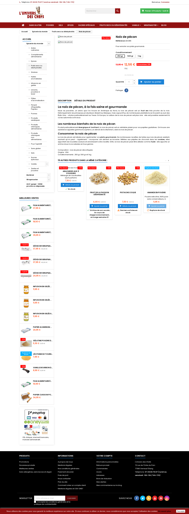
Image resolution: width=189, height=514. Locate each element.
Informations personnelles (107, 462)
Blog (163, 25)
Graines (34, 72)
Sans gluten (35, 25)
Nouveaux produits (27, 465)
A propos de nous (65, 462)
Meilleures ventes (26, 468)
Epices (71, 25)
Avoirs (99, 472)
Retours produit (102, 465)
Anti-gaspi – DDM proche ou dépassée (35, 185)
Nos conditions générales (68, 468)
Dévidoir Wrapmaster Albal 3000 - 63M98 (43, 259)
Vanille (135, 25)
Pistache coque (128, 192)
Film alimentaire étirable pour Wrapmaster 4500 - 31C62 (43, 205)
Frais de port (63, 475)
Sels (61, 25)
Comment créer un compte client (72, 485)
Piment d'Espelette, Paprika (36, 107)
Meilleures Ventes (29, 198)
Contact (140, 455)
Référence (120, 41)
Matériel (30, 175)
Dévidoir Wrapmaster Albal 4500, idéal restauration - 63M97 (43, 246)
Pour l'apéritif (36, 144)
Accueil (26, 39)
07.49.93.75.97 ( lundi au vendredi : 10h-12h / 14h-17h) (52, 2)
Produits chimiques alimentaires (36, 126)
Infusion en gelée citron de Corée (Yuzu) (43, 286)
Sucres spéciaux (86, 25)
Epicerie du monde (34, 43)
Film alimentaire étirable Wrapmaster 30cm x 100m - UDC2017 (43, 381)
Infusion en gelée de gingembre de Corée (43, 300)
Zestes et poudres (35, 169)
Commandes (102, 468)
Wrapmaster (150, 25)
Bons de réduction (104, 478)
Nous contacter (64, 478)
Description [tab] (64, 100)
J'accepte (180, 511)
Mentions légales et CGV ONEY (70, 488)
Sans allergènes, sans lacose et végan (35, 472)
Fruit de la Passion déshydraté (99, 193)
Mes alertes (101, 482)
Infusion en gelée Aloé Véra (43, 314)
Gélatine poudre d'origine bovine (43, 341)
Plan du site (62, 482)
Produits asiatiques (35, 119)
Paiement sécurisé (66, 472)
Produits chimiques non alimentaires (36, 136)
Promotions (24, 462)
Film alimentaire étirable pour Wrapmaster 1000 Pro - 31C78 (43, 219)
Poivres (50, 25)
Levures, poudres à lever (35, 92)
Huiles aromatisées (36, 77)
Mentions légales (65, 465)
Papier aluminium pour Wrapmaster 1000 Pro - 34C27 (43, 327)
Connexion (165, 2)
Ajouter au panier (150, 81)
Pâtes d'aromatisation (37, 99)
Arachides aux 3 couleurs (71, 172)
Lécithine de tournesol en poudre (43, 354)
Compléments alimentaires (37, 55)
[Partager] (126, 90)
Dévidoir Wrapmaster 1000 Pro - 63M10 (43, 273)
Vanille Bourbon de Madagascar (43, 368)
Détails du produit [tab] (84, 100)
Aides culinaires (35, 49)
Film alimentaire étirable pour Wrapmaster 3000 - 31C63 (43, 232)
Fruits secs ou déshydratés (113, 25)
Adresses (100, 475)
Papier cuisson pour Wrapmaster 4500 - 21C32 (43, 395)
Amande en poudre (156, 192)
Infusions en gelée (36, 84)
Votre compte (104, 455)
